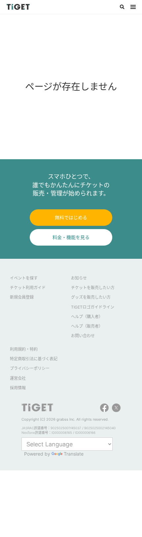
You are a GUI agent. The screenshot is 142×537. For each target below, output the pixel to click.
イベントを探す (24, 278)
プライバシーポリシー (30, 368)
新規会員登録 (22, 297)
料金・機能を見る (71, 237)
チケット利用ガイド (28, 287)
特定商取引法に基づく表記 (33, 358)
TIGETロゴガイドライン (92, 307)
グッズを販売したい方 (91, 297)
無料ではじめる (71, 217)
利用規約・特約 (24, 349)
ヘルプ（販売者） (87, 326)
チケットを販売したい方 (93, 287)
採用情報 (18, 387)
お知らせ (79, 278)
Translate (74, 454)
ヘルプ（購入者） (87, 316)
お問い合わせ (83, 335)
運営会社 (18, 378)
